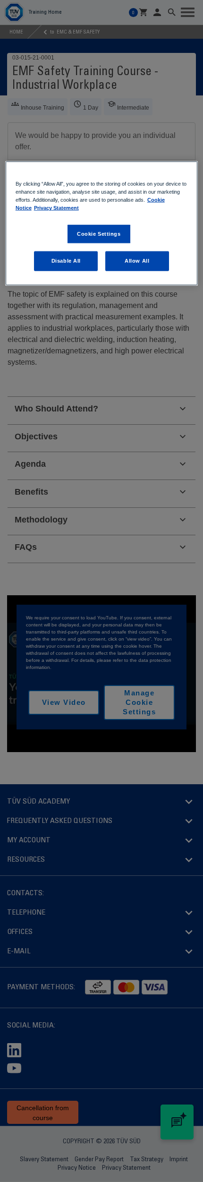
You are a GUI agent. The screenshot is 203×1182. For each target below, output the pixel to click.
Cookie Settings (99, 233)
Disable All (66, 261)
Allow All (137, 261)
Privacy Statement (56, 208)
